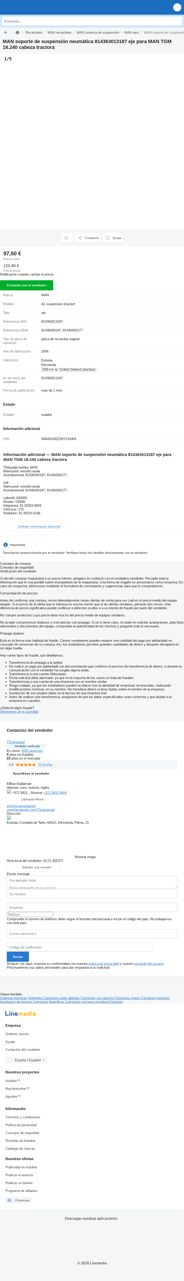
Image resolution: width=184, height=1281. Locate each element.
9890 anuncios (32, 751)
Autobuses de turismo (16, 1002)
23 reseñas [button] (45, 764)
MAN (45, 295)
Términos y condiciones (22, 1117)
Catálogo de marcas (20, 1148)
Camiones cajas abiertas (62, 998)
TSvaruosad (16, 742)
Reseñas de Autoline (20, 1141)
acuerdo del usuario (149, 964)
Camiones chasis (127, 998)
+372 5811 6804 (55, 793)
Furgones (116, 1002)
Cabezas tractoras (14, 998)
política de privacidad (103, 964)
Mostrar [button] (37, 793)
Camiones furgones (155, 998)
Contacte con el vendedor (26, 285)
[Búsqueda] (177, 21)
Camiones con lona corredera (87, 1002)
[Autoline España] (29, 7)
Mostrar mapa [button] (85, 857)
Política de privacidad (21, 1125)
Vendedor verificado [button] (27, 746)
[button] (177, 7)
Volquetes (35, 998)
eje (43, 313)
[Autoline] (17, 32)
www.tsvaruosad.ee (21, 806)
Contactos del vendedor (22, 1049)
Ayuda (10, 1042)
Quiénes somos (17, 1034)
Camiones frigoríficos (49, 1002)
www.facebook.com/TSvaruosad (31, 810)
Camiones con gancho (97, 998)
